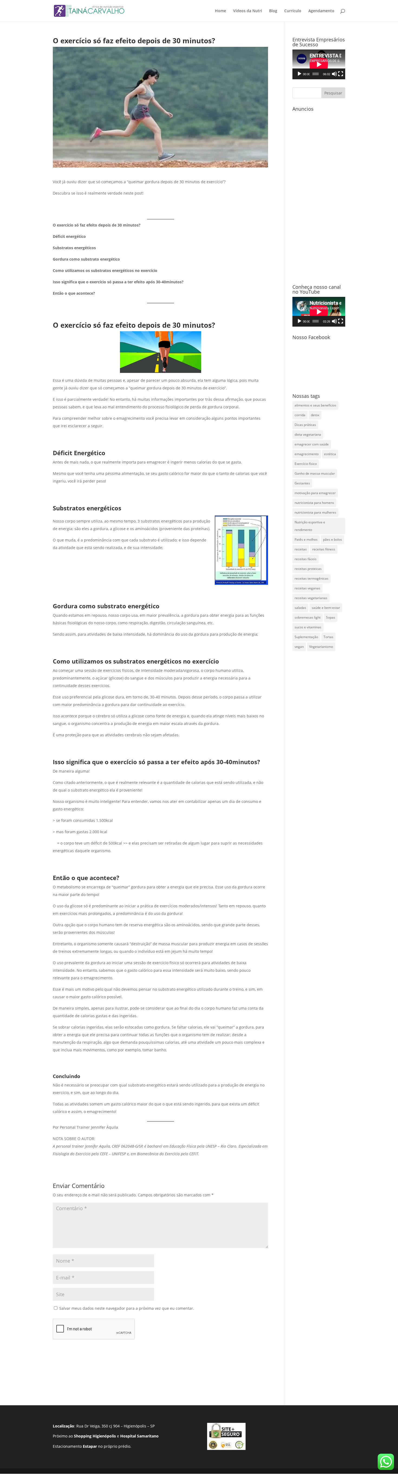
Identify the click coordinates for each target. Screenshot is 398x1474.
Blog (273, 11)
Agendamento (321, 11)
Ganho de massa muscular (315, 473)
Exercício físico (306, 463)
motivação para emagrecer (315, 493)
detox (315, 415)
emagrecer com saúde (312, 444)
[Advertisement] (318, 195)
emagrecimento (307, 454)
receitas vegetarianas (311, 598)
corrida (300, 415)
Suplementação (306, 637)
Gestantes (302, 483)
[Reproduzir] (299, 74)
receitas (301, 549)
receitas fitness (323, 549)
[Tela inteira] (340, 74)
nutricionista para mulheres (315, 512)
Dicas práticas (305, 424)
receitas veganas (307, 588)
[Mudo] (334, 74)
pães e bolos (332, 539)
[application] (318, 64)
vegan (299, 646)
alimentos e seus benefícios (315, 405)
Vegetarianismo (321, 646)
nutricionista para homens (314, 502)
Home (220, 11)
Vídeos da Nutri (247, 11)
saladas (300, 607)
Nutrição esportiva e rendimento (310, 526)
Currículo (292, 11)
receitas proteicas (308, 568)
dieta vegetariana (308, 434)
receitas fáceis (306, 559)
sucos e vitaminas (308, 627)
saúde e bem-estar (326, 607)
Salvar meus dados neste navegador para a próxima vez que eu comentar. (126, 1308)
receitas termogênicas (311, 578)
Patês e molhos (306, 539)
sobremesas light (308, 617)
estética (330, 454)
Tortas (328, 637)
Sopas (330, 617)
